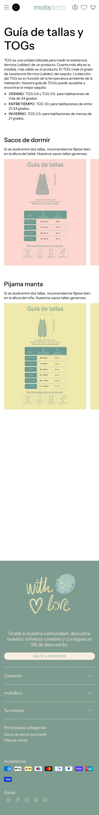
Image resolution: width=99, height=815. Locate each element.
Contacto (13, 675)
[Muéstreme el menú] (7, 7)
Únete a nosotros (49, 656)
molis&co (13, 692)
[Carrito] (93, 7)
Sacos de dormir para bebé (25, 734)
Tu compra (14, 710)
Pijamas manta (15, 740)
